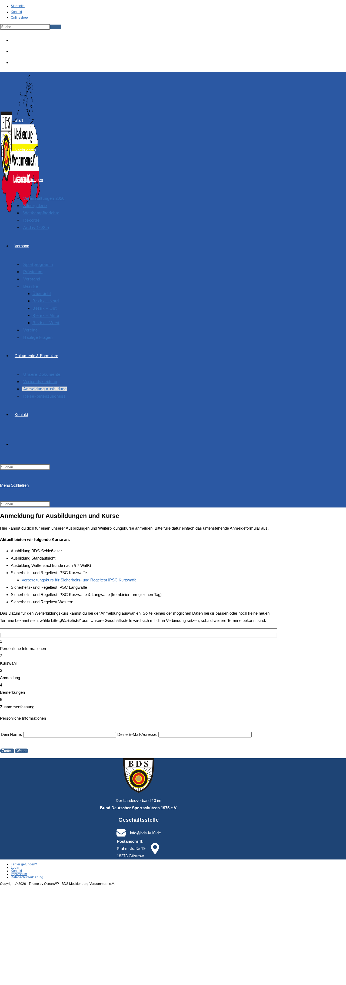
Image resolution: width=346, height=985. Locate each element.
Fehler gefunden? (24, 864)
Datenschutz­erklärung (27, 877)
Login (15, 867)
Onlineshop (19, 17)
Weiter (21, 751)
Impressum (19, 874)
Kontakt (16, 12)
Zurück (7, 751)
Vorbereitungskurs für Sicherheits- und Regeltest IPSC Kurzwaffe (79, 580)
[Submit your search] (55, 26)
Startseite (18, 6)
